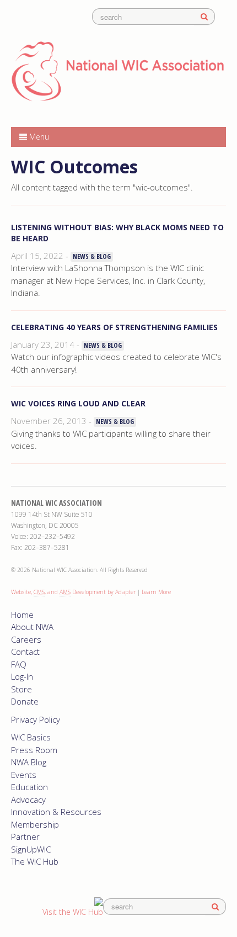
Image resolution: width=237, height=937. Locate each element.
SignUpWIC (31, 849)
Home (22, 614)
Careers (26, 639)
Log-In (22, 676)
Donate (25, 701)
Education (29, 786)
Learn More (156, 592)
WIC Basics (31, 737)
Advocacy (28, 799)
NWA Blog (28, 761)
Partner (25, 836)
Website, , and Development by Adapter (73, 592)
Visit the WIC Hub (72, 912)
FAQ (18, 664)
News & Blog (92, 256)
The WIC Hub (34, 861)
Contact (25, 651)
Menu (38, 136)
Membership (35, 824)
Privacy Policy (35, 719)
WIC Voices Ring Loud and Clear (78, 403)
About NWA (32, 626)
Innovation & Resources (56, 811)
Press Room (34, 749)
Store (21, 689)
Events (23, 774)
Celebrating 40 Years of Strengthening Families (114, 327)
